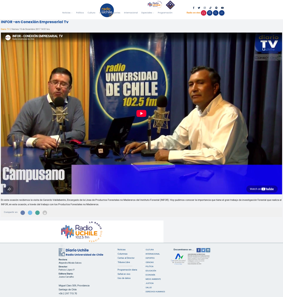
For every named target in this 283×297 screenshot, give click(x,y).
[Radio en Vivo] (203, 13)
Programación (165, 12)
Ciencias (150, 262)
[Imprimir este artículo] (45, 213)
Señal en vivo (124, 274)
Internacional (131, 12)
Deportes (115, 12)
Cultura (91, 12)
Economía (150, 275)
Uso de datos (124, 278)
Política (80, 12)
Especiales (147, 12)
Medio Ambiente (153, 279)
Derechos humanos (155, 292)
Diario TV (5, 29)
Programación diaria (127, 269)
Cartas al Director (126, 258)
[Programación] (209, 13)
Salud (149, 287)
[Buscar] (215, 13)
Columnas (122, 254)
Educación (151, 271)
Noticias (66, 12)
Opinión (103, 12)
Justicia (150, 283)
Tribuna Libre (124, 262)
